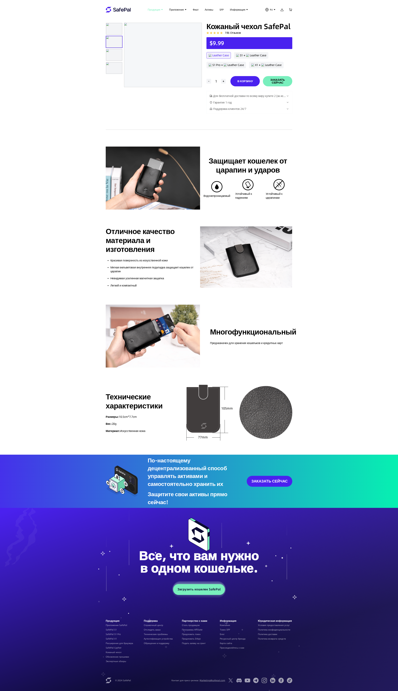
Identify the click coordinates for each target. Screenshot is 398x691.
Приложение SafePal (116, 625)
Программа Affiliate (192, 629)
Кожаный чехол (113, 652)
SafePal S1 (111, 629)
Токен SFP (225, 629)
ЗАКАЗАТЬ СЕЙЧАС (277, 81)
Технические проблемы (156, 634)
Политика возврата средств (272, 638)
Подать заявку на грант (194, 643)
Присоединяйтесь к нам (232, 647)
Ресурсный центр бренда (232, 638)
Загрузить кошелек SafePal (198, 589)
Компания (225, 625)
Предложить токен (191, 634)
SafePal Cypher (113, 647)
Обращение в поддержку (156, 643)
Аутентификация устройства (158, 638)
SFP (222, 9)
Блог (222, 634)
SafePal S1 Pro (113, 634)
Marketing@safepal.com (212, 680)
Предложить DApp (191, 638)
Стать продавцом (191, 625)
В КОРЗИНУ (245, 81)
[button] (249, 96)
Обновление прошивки (117, 656)
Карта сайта (226, 643)
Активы (209, 9)
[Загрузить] (282, 9)
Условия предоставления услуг (274, 625)
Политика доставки (267, 634)
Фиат (196, 9)
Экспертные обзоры (116, 661)
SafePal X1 (111, 638)
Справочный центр (153, 625)
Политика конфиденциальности (274, 629)
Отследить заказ (152, 629)
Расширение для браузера (119, 643)
